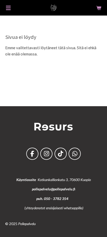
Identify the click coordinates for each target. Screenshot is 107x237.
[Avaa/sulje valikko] (8, 8)
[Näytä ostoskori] (98, 8)
